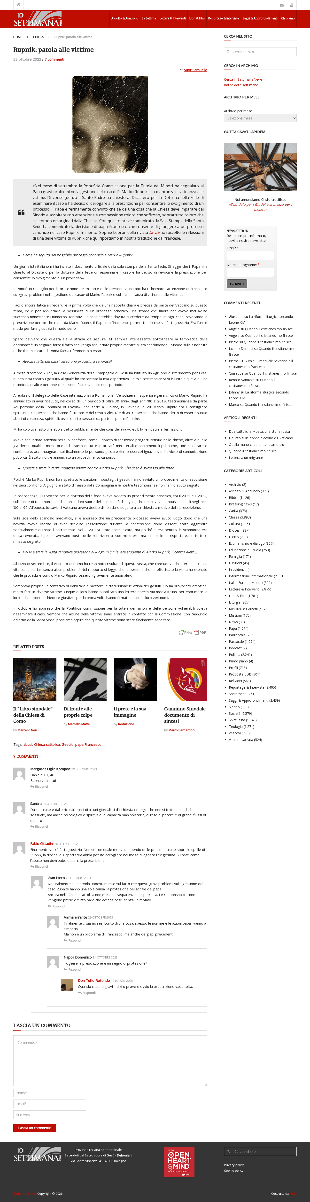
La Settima (149, 18)
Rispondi (41, 786)
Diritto (234, 536)
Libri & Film (197, 18)
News (233, 622)
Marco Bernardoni (182, 730)
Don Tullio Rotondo (94, 980)
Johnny (234, 392)
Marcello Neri (27, 730)
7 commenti (54, 59)
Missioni (235, 615)
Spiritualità (237, 720)
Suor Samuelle (195, 69)
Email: (233, 247)
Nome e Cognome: (243, 264)
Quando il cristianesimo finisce (269, 329)
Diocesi (234, 530)
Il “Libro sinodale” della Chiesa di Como (33, 715)
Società (234, 713)
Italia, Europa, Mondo (246, 582)
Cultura (234, 523)
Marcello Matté (79, 724)
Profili (233, 667)
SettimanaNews (25, 1193)
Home (17, 37)
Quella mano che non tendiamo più (256, 444)
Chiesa (38, 37)
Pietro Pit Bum (240, 361)
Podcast (235, 648)
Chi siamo (288, 18)
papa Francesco (88, 744)
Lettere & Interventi (173, 18)
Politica (234, 654)
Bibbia (234, 497)
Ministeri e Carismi (243, 608)
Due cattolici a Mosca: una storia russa (259, 431)
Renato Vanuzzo (242, 379)
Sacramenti (238, 693)
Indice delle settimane (241, 85)
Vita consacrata (241, 739)
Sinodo (234, 707)
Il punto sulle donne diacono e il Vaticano (261, 438)
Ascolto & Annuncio (124, 18)
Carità (233, 510)
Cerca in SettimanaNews (243, 79)
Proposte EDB (240, 674)
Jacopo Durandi (241, 348)
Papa (233, 628)
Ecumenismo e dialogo (247, 543)
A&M (293, 1193)
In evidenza (238, 569)
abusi (27, 744)
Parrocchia (237, 635)
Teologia (236, 726)
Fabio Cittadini (42, 843)
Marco (234, 404)
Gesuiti (67, 744)
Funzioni (235, 563)
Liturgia (234, 602)
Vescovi (235, 733)
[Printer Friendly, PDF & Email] (192, 635)
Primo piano (238, 661)
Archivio (235, 484)
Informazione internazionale (251, 576)
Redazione (126, 724)
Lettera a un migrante (246, 457)
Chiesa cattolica (47, 744)
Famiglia (235, 556)
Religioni (235, 680)
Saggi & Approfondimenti (260, 18)
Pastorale (236, 641)
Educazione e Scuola (245, 550)
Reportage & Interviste (223, 18)
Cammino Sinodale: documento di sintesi (185, 715)
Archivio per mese (238, 111)
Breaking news (240, 504)
